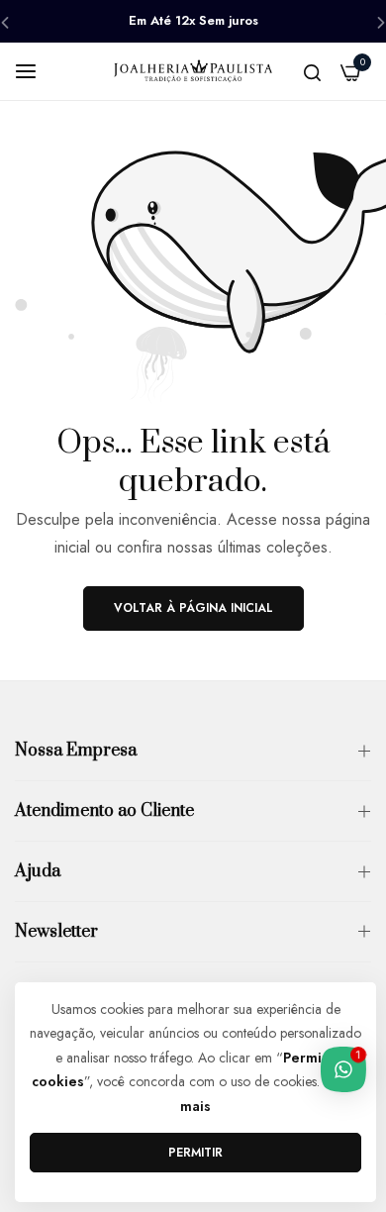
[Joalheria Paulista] (193, 70)
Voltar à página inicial (193, 608)
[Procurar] (312, 71)
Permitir (195, 1153)
